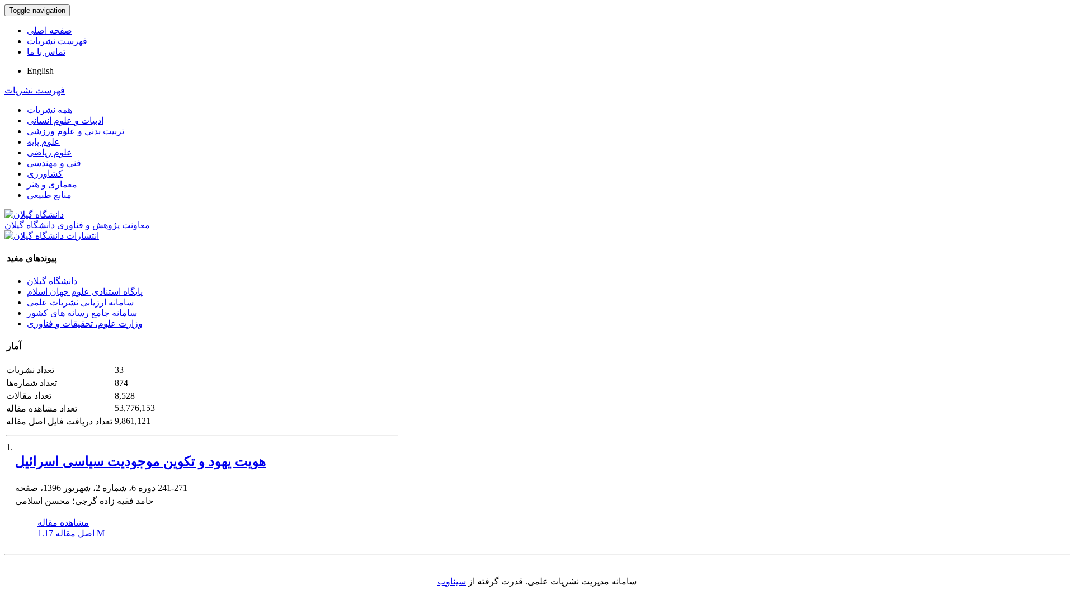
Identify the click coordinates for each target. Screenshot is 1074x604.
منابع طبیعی (49, 195)
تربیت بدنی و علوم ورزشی (75, 131)
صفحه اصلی (49, 30)
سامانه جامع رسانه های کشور (82, 313)
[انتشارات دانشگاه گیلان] (51, 235)
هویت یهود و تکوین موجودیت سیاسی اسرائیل (140, 461)
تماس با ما (46, 51)
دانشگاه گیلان (52, 281)
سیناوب (451, 581)
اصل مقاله (71, 533)
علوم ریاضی (49, 152)
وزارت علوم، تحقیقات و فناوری (85, 323)
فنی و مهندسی (54, 163)
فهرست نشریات (57, 41)
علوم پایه (43, 142)
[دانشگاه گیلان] (34, 214)
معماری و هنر (52, 184)
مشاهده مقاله (63, 522)
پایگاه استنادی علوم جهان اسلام (85, 291)
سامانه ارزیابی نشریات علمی (80, 302)
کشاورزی (45, 173)
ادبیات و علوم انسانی (65, 120)
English (40, 71)
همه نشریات (49, 110)
